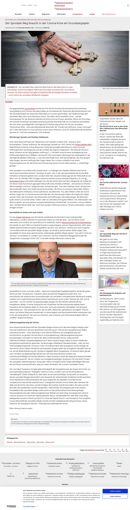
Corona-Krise (29, 108)
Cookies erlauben (115, 491)
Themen (32, 14)
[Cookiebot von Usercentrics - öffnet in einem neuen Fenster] (11, 506)
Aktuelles (30, 5)
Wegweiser (46, 14)
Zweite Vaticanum (23, 217)
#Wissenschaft (50, 442)
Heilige (92, 14)
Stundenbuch (78, 14)
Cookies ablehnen (115, 496)
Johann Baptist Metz (83, 144)
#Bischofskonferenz (20, 442)
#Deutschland (31, 442)
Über (108, 14)
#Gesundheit (40, 442)
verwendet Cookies (29, 506)
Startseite (23, 5)
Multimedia (61, 14)
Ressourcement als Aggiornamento (76, 222)
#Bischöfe (10, 442)
